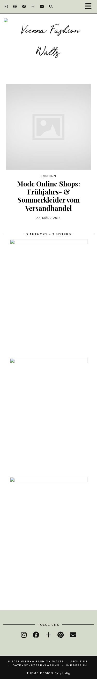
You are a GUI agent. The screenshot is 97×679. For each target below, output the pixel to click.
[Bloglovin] (33, 6)
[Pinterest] (15, 6)
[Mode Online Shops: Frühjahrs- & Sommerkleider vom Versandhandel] (48, 127)
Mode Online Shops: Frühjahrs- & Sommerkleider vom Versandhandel (48, 196)
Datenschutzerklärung (35, 665)
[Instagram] (6, 6)
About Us (79, 661)
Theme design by (48, 673)
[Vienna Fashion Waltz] (48, 42)
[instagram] (24, 634)
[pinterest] (60, 634)
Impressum (76, 665)
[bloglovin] (48, 634)
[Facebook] (24, 6)
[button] (90, 6)
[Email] (42, 6)
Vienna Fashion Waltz (42, 661)
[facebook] (36, 634)
